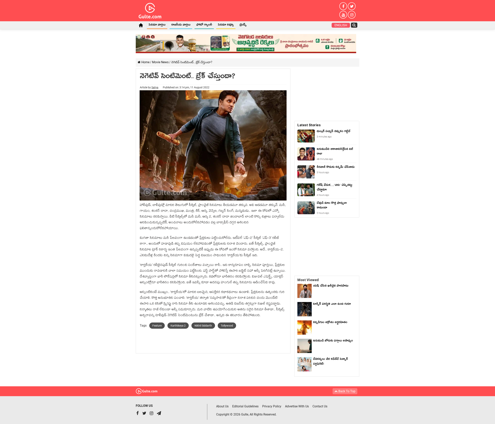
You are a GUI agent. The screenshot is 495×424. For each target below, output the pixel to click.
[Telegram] (159, 413)
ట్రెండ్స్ (243, 25)
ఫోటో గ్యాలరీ (204, 25)
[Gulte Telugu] (150, 10)
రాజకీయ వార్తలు (180, 25)
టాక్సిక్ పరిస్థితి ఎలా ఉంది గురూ (332, 304)
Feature (157, 325)
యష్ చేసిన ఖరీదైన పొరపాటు (330, 286)
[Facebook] (343, 6)
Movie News (160, 62)
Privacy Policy (271, 406)
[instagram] (352, 15)
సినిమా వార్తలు (157, 25)
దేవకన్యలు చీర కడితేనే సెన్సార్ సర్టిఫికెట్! (330, 362)
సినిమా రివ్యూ (226, 25)
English (341, 25)
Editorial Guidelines (245, 406)
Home (141, 25)
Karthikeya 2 (178, 325)
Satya (154, 87)
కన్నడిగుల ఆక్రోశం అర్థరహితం (330, 323)
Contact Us (319, 406)
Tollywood (227, 325)
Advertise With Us (297, 406)
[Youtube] (343, 15)
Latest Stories (309, 125)
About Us (222, 406)
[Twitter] (352, 6)
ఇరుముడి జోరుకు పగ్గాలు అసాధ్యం (333, 341)
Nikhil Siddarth (203, 325)
